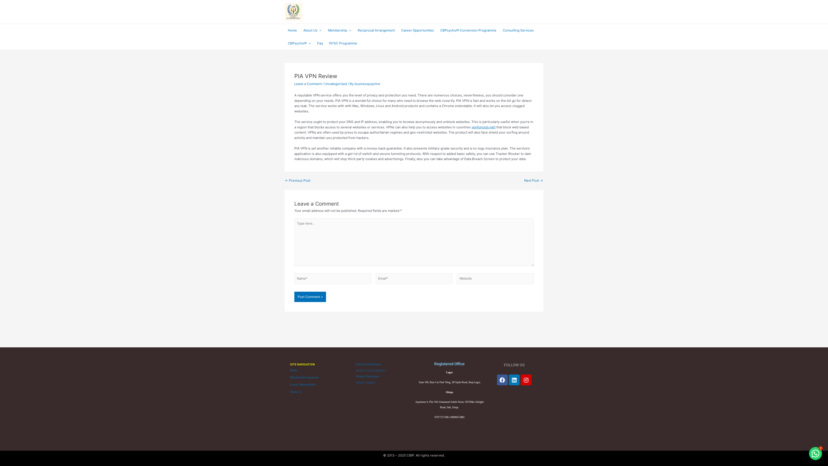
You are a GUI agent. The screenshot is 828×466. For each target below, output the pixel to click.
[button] (815, 453)
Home (293, 370)
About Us (296, 392)
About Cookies (365, 382)
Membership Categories (304, 377)
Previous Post (297, 180)
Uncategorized (336, 84)
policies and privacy (368, 364)
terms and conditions (370, 370)
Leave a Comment (308, 84)
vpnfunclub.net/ (484, 127)
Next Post (533, 180)
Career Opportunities (302, 384)
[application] (319, 30)
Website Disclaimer (367, 376)
